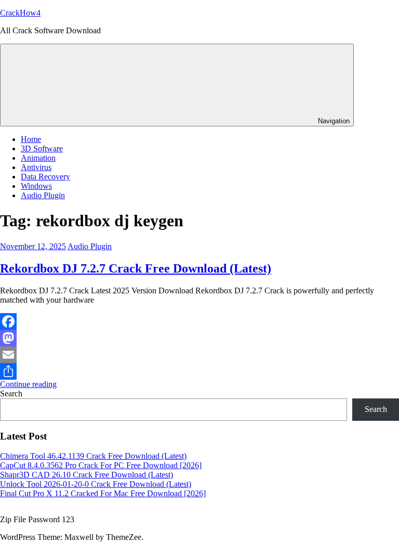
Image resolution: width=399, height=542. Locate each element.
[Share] (199, 371)
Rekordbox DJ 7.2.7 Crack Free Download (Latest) (135, 268)
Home (31, 139)
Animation (38, 157)
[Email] (199, 354)
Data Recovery (45, 176)
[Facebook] (199, 321)
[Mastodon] (199, 338)
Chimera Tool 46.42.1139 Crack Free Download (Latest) (93, 455)
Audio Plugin (43, 195)
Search (11, 393)
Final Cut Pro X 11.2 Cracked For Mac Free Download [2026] (103, 493)
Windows (36, 186)
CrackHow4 (20, 12)
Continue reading (28, 384)
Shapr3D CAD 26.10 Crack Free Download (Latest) (86, 474)
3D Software (42, 148)
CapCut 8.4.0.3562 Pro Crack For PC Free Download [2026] (101, 465)
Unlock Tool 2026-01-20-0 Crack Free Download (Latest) (95, 484)
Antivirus (36, 167)
